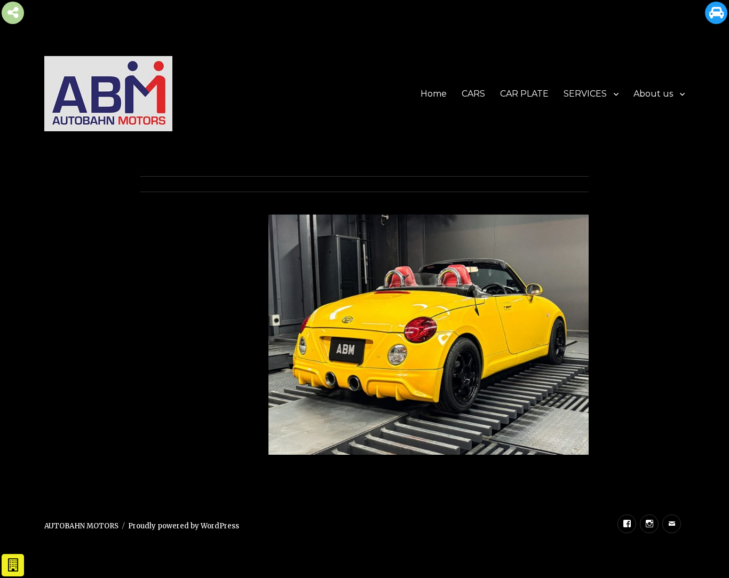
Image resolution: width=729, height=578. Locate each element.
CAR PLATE (524, 94)
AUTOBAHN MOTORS (81, 526)
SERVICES (585, 94)
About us (653, 94)
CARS (473, 94)
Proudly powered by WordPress (183, 526)
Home (434, 94)
